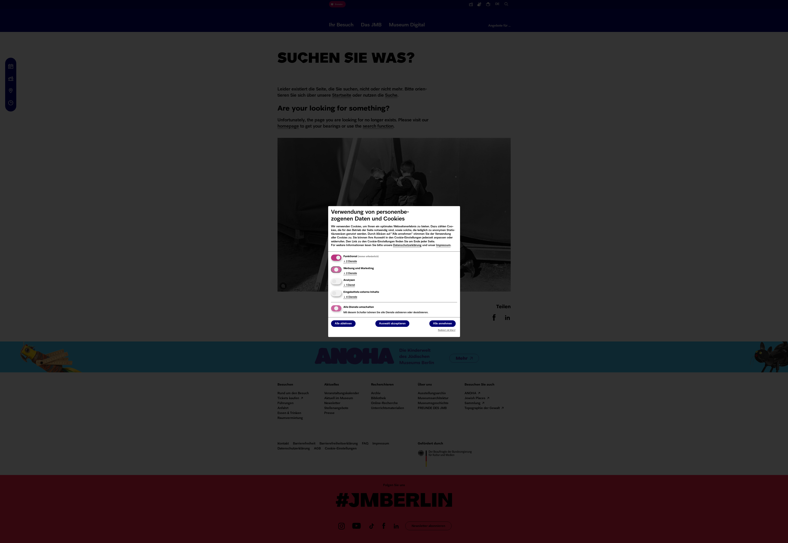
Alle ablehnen (343, 323)
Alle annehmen (442, 323)
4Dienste (350, 297)
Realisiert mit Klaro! (446, 330)
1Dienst (349, 285)
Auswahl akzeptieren (392, 323)
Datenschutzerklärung (407, 245)
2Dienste (350, 261)
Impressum (443, 245)
